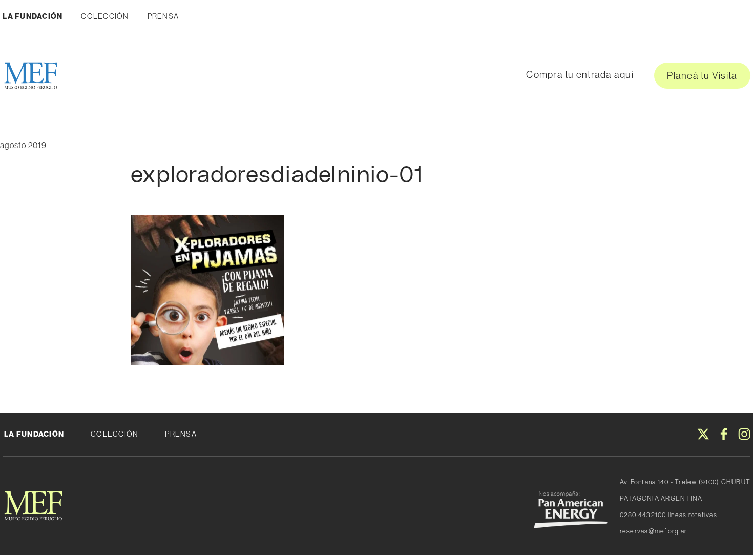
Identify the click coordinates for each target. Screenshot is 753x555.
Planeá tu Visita (702, 75)
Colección (105, 16)
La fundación (34, 434)
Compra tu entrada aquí (580, 74)
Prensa (163, 16)
